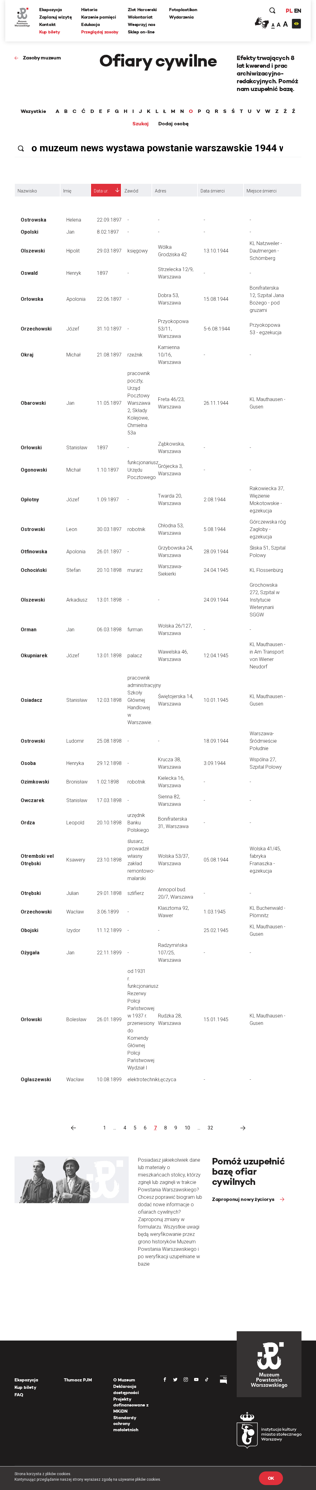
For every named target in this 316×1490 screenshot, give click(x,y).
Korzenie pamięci (98, 17)
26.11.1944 (216, 403)
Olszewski (33, 251)
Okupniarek (34, 656)
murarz (135, 570)
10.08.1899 (109, 1079)
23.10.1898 (109, 860)
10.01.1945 (216, 700)
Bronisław (77, 782)
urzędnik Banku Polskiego (138, 822)
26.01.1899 (109, 1019)
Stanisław (76, 448)
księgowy (137, 251)
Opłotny (30, 500)
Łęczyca (167, 1079)
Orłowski (31, 448)
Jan (70, 232)
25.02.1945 (216, 930)
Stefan (73, 570)
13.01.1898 (109, 600)
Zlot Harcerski (142, 9)
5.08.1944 (215, 529)
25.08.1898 (109, 741)
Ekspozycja (50, 9)
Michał (73, 355)
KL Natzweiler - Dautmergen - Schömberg (266, 250)
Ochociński (34, 570)
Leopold (75, 823)
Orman (28, 630)
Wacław (75, 912)
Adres (160, 190)
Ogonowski (34, 470)
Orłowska (32, 299)
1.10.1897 (108, 470)
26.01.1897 (109, 552)
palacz (134, 656)
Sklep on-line (141, 32)
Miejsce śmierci (261, 190)
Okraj (27, 355)
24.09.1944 (216, 600)
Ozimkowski (35, 782)
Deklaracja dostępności (126, 1389)
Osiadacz (31, 700)
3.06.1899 (108, 912)
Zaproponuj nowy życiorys (243, 1199)
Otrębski (31, 893)
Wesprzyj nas (141, 24)
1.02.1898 (108, 782)
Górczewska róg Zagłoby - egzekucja (268, 529)
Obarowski (33, 403)
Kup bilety (49, 32)
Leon (71, 529)
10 (187, 1128)
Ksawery (75, 860)
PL (289, 10)
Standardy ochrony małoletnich (125, 1423)
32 (210, 1128)
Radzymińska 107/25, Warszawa (172, 952)
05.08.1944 (216, 860)
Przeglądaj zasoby (99, 32)
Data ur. (101, 190)
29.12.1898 (109, 763)
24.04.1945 (216, 570)
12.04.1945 (216, 656)
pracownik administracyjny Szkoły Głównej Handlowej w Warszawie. (144, 700)
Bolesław (76, 1019)
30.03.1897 (109, 529)
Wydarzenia (181, 17)
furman (135, 630)
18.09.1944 (216, 741)
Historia (89, 9)
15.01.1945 (216, 1019)
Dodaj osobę (173, 123)
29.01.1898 (109, 893)
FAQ (19, 1394)
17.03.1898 (109, 800)
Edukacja (90, 24)
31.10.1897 (109, 329)
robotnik (136, 529)
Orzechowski (36, 329)
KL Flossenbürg (266, 570)
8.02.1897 (108, 232)
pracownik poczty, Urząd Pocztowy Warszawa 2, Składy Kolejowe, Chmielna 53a (138, 403)
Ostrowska (33, 220)
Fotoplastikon (183, 9)
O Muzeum (124, 1380)
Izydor (73, 930)
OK (271, 1478)
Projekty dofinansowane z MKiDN (130, 1405)
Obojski (29, 930)
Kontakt (47, 24)
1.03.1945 (215, 912)
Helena (73, 220)
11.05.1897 (109, 403)
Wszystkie (33, 111)
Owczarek (32, 800)
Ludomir (75, 741)
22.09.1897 (109, 220)
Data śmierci (213, 190)
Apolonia (75, 299)
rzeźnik (135, 355)
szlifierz (135, 893)
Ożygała (30, 953)
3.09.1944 (215, 763)
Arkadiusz (76, 600)
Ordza (28, 823)
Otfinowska (34, 552)
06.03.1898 (109, 630)
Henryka (75, 763)
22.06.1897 (109, 299)
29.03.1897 (109, 251)
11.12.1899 (109, 930)
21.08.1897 (109, 355)
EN (297, 10)
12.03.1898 (109, 700)
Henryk (73, 273)
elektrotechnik (142, 1079)
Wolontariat (140, 17)
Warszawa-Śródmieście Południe (263, 741)
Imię (67, 190)
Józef (72, 329)
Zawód (131, 190)
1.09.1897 (108, 500)
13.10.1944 (216, 251)
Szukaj (140, 123)
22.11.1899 (109, 953)
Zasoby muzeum (42, 57)
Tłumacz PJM (78, 1380)
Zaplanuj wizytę (55, 17)
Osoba (28, 763)
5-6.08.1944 (217, 329)
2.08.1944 (215, 500)
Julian (72, 893)
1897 (102, 273)
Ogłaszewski (36, 1079)
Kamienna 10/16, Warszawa (169, 354)
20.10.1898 (109, 570)
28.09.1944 (216, 552)
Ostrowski (33, 529)
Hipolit (73, 251)
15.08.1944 (216, 299)
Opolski (29, 232)
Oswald (29, 273)
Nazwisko (27, 190)
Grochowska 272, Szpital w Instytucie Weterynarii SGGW (265, 600)
